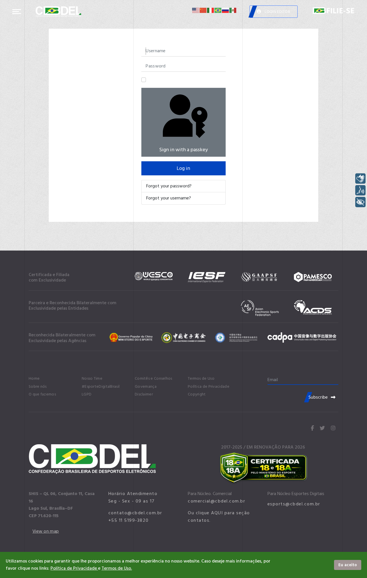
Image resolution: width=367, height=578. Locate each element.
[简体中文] (203, 10)
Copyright (197, 394)
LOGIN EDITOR (277, 11)
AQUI (217, 513)
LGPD (86, 394)
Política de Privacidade (208, 386)
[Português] (218, 10)
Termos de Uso (201, 378)
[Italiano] (210, 10)
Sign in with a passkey (183, 150)
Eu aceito (347, 565)
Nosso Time (92, 378)
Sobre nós (38, 386)
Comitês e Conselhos (153, 378)
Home (34, 378)
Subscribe (318, 397)
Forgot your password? (169, 186)
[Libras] (360, 178)
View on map (45, 531)
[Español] (233, 10)
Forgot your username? (168, 198)
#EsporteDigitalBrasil (101, 386)
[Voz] (360, 190)
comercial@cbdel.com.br (216, 501)
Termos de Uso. (116, 568)
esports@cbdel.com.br (294, 504)
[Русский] (225, 10)
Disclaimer (144, 394)
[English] (196, 10)
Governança (146, 386)
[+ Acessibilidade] (360, 202)
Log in (183, 168)
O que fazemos (42, 394)
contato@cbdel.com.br (135, 513)
